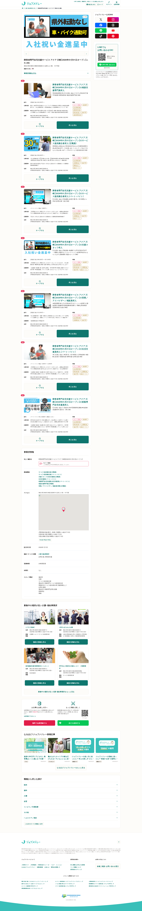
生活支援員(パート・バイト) (47, 479)
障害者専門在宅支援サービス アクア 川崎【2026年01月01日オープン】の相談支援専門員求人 (70, 87)
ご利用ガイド (89, 1)
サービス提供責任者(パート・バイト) (50, 474)
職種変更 (84, 1)
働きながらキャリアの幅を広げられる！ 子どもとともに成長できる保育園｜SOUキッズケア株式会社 (59, 757)
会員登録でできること (30, 716)
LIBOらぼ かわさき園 (66, 627)
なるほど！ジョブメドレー (28, 867)
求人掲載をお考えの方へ (98, 1)
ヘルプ (52, 865)
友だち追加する (74, 723)
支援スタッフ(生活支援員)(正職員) (49, 477)
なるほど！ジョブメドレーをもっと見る (71, 767)
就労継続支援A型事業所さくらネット (37, 666)
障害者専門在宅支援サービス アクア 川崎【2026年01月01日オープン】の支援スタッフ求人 (70, 244)
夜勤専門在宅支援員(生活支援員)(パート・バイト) (54, 481)
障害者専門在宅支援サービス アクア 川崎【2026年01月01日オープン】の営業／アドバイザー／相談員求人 (70, 297)
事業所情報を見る (30, 73)
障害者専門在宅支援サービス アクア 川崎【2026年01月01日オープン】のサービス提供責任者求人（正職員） (70, 140)
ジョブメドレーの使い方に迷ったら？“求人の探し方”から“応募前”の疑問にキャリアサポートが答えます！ (82, 757)
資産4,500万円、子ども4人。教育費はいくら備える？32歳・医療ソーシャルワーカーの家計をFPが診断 (35, 757)
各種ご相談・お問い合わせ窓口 (108, 866)
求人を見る (73, 125)
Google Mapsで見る (45, 540)
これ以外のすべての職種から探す (34, 824)
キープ (101, 4)
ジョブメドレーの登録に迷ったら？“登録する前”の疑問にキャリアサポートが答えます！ (107, 757)
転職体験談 (40, 867)
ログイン (109, 4)
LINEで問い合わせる (108, 65)
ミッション (59, 865)
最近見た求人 (92, 4)
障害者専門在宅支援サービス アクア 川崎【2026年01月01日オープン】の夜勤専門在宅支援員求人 (70, 401)
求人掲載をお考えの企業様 (77, 865)
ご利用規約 (33, 865)
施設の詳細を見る (42, 642)
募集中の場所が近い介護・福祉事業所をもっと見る (56, 691)
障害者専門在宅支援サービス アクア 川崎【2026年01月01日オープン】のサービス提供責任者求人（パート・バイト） (70, 193)
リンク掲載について (75, 867)
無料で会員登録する (39, 723)
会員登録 (116, 4)
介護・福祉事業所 (44, 554)
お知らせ (47, 867)
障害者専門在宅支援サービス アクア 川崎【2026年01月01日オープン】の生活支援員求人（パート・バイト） (70, 348)
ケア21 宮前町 (30, 627)
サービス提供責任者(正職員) (48, 472)
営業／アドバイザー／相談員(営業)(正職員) (52, 486)
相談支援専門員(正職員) (46, 484)
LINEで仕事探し (77, 1)
